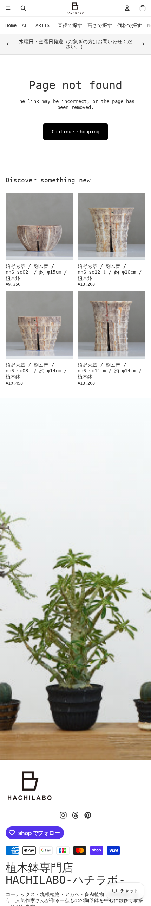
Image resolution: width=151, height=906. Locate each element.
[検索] (23, 8)
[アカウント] (127, 8)
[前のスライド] (7, 44)
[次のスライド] (143, 44)
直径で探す (70, 25)
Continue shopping (75, 131)
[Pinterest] (88, 815)
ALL (26, 25)
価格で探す (129, 25)
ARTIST (43, 25)
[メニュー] (8, 8)
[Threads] (75, 815)
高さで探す (99, 25)
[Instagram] (63, 815)
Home (11, 25)
